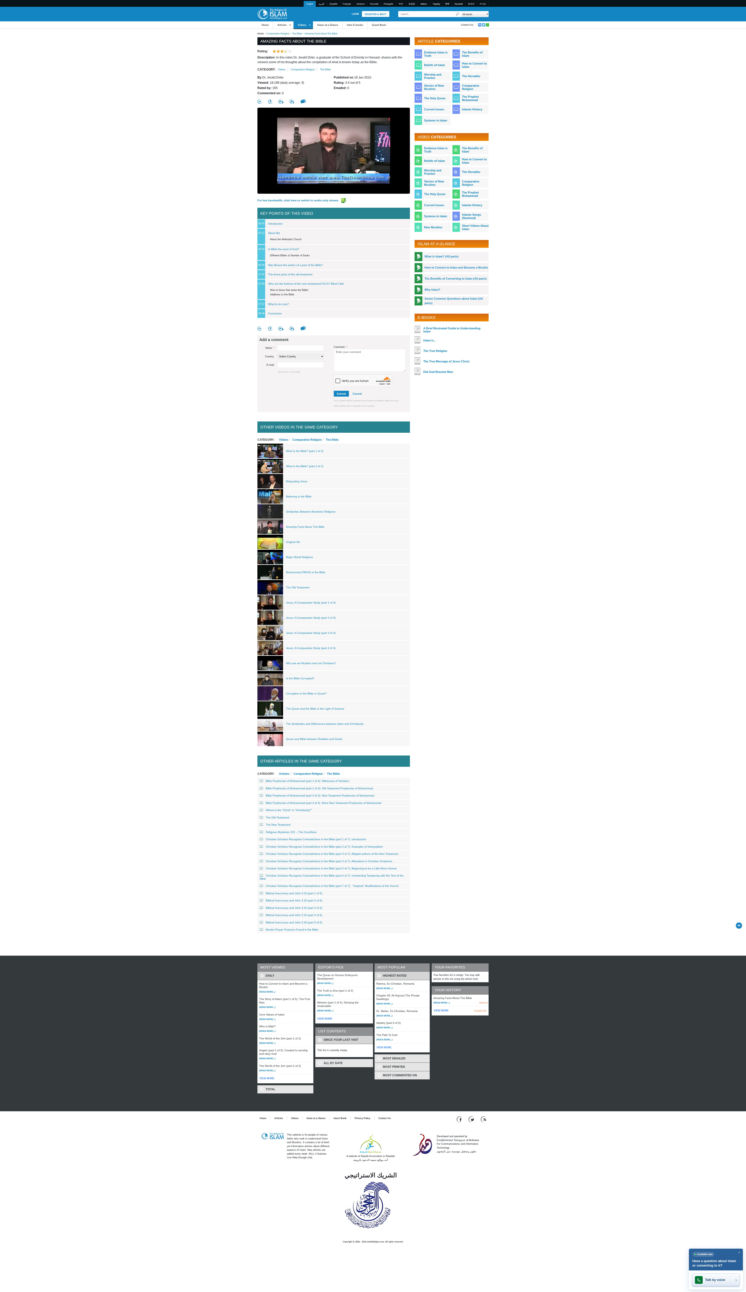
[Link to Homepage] (272, 13)
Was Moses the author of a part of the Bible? (295, 265)
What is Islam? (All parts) (441, 256)
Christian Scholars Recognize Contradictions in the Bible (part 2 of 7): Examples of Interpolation (324, 846)
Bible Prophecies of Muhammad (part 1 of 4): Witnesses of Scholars (307, 781)
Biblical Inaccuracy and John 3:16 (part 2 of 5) (294, 900)
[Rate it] (259, 101)
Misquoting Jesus (296, 481)
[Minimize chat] (739, 1252)
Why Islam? (432, 289)
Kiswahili (459, 4)
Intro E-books (355, 25)
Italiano (423, 4)
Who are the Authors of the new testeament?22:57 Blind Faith (306, 283)
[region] (333, 151)
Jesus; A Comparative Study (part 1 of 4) (311, 602)
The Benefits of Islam (472, 54)
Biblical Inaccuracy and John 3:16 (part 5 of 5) (294, 922)
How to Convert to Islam (474, 65)
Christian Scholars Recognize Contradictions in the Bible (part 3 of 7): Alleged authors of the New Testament (332, 853)
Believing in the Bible (298, 496)
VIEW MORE (266, 1078)
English (309, 4)
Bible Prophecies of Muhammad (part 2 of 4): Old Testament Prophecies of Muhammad (319, 788)
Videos (302, 25)
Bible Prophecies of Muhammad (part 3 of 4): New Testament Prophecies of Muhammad (320, 795)
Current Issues (434, 109)
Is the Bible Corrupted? (300, 678)
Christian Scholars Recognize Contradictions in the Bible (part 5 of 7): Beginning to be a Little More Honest (331, 868)
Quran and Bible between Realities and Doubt (314, 739)
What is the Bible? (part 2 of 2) (304, 466)
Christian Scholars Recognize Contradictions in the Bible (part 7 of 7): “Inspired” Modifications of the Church (332, 885)
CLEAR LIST (480, 1011)
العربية (321, 4)
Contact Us (467, 25)
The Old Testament (297, 587)
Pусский (374, 4)
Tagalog (436, 4)
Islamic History (472, 109)
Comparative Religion (277, 33)
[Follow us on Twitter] (472, 1119)
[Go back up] (739, 925)
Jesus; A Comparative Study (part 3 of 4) (311, 632)
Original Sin (293, 541)
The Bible (297, 33)
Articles (282, 25)
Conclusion (275, 313)
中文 (401, 4)
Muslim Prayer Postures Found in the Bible (292, 929)
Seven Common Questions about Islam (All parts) (453, 301)
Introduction (275, 223)
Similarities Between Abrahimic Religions (311, 511)
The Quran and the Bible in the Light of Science (315, 708)
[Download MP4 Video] (292, 101)
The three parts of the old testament (290, 274)
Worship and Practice (432, 76)
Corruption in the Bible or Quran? (306, 693)
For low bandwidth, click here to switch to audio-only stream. (298, 200)
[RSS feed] (483, 1119)
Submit (341, 393)
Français (347, 4)
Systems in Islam (435, 120)
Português (388, 4)
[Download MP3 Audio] (281, 101)
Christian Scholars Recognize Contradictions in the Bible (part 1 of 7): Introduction (316, 839)
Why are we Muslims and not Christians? (311, 663)
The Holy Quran (434, 98)
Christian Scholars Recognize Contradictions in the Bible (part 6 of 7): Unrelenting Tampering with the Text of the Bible (332, 877)
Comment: (340, 346)
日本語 (412, 4)
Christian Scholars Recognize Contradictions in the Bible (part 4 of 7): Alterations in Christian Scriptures (329, 861)
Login (355, 14)
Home (265, 25)
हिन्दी (447, 4)
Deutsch (361, 4)
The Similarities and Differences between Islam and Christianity (324, 723)
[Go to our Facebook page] (460, 1119)
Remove (483, 1002)
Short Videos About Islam (475, 227)
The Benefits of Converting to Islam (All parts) (455, 278)
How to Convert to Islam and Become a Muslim (456, 267)
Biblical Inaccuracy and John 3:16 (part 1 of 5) (294, 893)
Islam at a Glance (327, 25)
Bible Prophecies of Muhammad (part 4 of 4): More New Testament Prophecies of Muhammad (323, 802)
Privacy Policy (362, 1118)
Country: (270, 356)
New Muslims (433, 227)
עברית (483, 4)
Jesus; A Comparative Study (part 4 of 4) (311, 648)
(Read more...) (267, 992)
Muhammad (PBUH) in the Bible (305, 572)
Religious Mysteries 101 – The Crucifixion (291, 832)
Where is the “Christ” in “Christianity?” (289, 810)
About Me (274, 233)
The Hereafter (471, 76)
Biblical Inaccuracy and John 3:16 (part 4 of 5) (294, 915)
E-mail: (271, 364)
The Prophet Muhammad (470, 98)
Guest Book (379, 25)
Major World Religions (299, 557)
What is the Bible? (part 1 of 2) (304, 451)
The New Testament (278, 824)
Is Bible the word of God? (283, 249)
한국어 (471, 4)
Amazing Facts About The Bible (305, 526)
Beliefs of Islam (434, 65)
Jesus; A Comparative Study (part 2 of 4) (311, 617)
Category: (266, 69)
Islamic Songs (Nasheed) (471, 216)
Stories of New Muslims (434, 87)
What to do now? (278, 304)
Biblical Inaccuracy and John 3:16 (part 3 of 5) (294, 907)
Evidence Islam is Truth (436, 54)
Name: (270, 347)
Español (333, 4)
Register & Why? (375, 14)
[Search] (457, 14)
